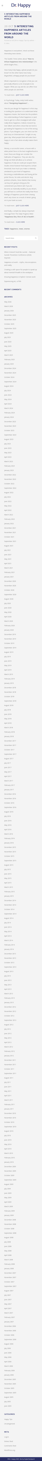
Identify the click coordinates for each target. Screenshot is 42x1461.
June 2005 (7, 1406)
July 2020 (7, 603)
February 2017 (9, 785)
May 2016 (7, 825)
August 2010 (8, 1131)
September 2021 (10, 541)
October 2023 (9, 430)
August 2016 (8, 812)
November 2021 (10, 532)
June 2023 (7, 448)
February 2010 (9, 1158)
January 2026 (9, 311)
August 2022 (8, 492)
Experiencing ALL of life (12, 281)
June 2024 (7, 395)
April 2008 (7, 1255)
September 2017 (10, 754)
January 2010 (9, 1162)
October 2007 (9, 1282)
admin (32, 40)
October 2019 (9, 643)
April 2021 (7, 563)
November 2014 (10, 905)
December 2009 (10, 1166)
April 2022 (7, 510)
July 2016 (7, 816)
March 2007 (8, 1313)
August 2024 (8, 386)
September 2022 (10, 488)
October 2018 (9, 696)
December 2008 (10, 1220)
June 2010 (7, 1140)
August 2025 (8, 333)
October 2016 (9, 803)
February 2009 (9, 1211)
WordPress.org (9, 1450)
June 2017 (7, 767)
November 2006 (10, 1331)
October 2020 (9, 590)
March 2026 (8, 306)
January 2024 (9, 417)
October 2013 (9, 962)
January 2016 (9, 843)
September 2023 (10, 435)
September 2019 (10, 648)
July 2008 (7, 1242)
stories (27, 229)
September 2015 (10, 860)
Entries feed (8, 1441)
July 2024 (7, 390)
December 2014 (10, 900)
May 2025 (7, 346)
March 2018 (8, 727)
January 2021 (9, 577)
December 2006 (10, 1326)
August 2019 (8, 652)
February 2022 (9, 519)
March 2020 (8, 621)
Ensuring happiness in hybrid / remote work (20, 277)
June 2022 (7, 501)
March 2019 (8, 674)
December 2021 (10, 528)
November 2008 (10, 1224)
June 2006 (7, 1353)
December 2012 (10, 1007)
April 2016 (7, 829)
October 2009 (9, 1175)
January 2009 (9, 1215)
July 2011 (7, 1082)
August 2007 (8, 1291)
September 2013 (10, 967)
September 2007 (10, 1286)
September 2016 (10, 807)
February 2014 (9, 945)
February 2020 (9, 625)
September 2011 (10, 1073)
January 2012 (9, 1056)
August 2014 (8, 918)
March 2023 (8, 461)
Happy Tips (23, 40)
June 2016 (7, 821)
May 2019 (7, 665)
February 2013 (9, 998)
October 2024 (9, 377)
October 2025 (9, 324)
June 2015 (7, 874)
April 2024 (7, 404)
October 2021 (9, 537)
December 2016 (10, 794)
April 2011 (7, 1096)
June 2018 (7, 714)
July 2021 (7, 550)
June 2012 (7, 1033)
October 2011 (9, 1069)
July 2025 (7, 337)
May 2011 (7, 1091)
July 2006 (7, 1348)
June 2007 (7, 1299)
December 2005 (10, 1379)
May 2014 (7, 931)
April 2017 (7, 776)
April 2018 (7, 723)
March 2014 (8, 940)
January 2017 (9, 790)
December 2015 (10, 847)
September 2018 (10, 701)
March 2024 (8, 408)
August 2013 (8, 971)
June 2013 (7, 980)
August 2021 (8, 546)
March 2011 (8, 1100)
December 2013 (10, 954)
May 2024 (7, 399)
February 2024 (9, 413)
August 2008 (8, 1237)
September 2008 (10, 1233)
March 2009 (8, 1206)
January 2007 (9, 1322)
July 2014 (7, 923)
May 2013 (7, 985)
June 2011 (7, 1087)
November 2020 (10, 586)
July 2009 (7, 1189)
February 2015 (9, 892)
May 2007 (7, 1304)
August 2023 (8, 439)
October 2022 (9, 484)
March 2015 (8, 887)
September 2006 (10, 1339)
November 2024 (10, 373)
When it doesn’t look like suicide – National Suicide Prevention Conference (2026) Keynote (19, 255)
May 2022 (7, 506)
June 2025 (7, 342)
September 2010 (10, 1127)
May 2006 (7, 1357)
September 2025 (10, 328)
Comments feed (10, 1446)
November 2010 (10, 1118)
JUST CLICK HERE (22, 95)
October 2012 (9, 1016)
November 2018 (10, 692)
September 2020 (10, 594)
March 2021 (8, 568)
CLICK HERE (20, 222)
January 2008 (9, 1268)
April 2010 (7, 1149)
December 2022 (10, 475)
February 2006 (9, 1370)
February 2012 (9, 1051)
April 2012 (7, 1042)
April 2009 (7, 1202)
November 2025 (10, 319)
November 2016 (10, 798)
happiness (14, 229)
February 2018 (9, 732)
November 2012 (10, 1011)
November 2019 (10, 639)
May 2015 (7, 878)
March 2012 (8, 1047)
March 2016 (8, 834)
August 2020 (8, 599)
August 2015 (8, 865)
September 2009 (10, 1180)
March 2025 (8, 355)
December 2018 (10, 688)
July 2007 (7, 1295)
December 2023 (10, 421)
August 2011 (8, 1078)
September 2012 (10, 1020)
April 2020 (7, 617)
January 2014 (9, 949)
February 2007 (9, 1317)
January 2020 (9, 630)
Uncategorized (9, 1424)
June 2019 (7, 661)
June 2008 (7, 1246)
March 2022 (8, 515)
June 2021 (7, 555)
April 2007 (7, 1308)
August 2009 (8, 1184)
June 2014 (7, 927)
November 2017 (10, 745)
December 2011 (10, 1060)
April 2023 (7, 457)
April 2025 (7, 351)
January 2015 (9, 896)
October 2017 (9, 750)
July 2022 (7, 497)
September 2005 (10, 1393)
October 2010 (9, 1122)
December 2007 (10, 1273)
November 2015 (10, 852)
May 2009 (7, 1197)
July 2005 (7, 1401)
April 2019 (7, 670)
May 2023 (7, 453)
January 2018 (9, 736)
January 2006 (9, 1375)
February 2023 (9, 466)
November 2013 (10, 958)
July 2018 (7, 710)
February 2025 (9, 359)
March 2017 (8, 781)
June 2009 (7, 1193)
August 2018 (8, 705)
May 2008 (7, 1251)
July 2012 (7, 1029)
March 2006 (8, 1366)
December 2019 (10, 634)
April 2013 (7, 989)
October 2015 (9, 856)
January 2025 (9, 364)
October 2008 (9, 1229)
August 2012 (8, 1025)
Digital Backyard (29, 1459)
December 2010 (10, 1113)
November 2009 (10, 1171)
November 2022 (10, 479)
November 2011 (10, 1064)
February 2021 (9, 572)
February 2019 (9, 679)
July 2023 (7, 444)
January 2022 (9, 523)
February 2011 (9, 1104)
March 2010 (8, 1153)
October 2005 (9, 1388)
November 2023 (10, 426)
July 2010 (7, 1135)
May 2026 (7, 302)
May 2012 (7, 1038)
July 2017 (7, 763)
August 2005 (8, 1397)
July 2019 (7, 657)
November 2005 (10, 1384)
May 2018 (7, 719)
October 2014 (9, 909)
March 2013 (8, 994)
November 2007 (10, 1277)
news (21, 229)
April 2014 (7, 936)
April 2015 (7, 883)
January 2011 (9, 1109)
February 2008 (9, 1264)
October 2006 (9, 1335)
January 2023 (9, 470)
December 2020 (10, 581)
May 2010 (7, 1144)
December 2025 (10, 315)
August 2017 (8, 758)
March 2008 (8, 1260)
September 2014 (10, 914)
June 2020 (7, 608)
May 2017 (7, 772)
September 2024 (10, 382)
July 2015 (7, 869)
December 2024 (10, 368)
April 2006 (7, 1362)
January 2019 (9, 683)
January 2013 (9, 1002)
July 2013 (7, 976)
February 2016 (9, 838)
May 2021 (7, 559)
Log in (6, 1437)
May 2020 (7, 612)
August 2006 (8, 1344)
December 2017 (10, 741)
